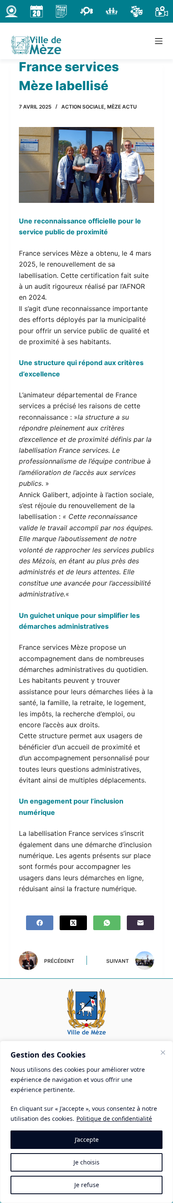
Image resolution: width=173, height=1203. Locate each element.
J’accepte (87, 1139)
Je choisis (86, 1162)
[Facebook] (39, 922)
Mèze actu (122, 107)
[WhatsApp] (107, 922)
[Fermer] (163, 1052)
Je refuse (86, 1185)
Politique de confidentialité (114, 1119)
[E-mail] (140, 922)
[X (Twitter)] (73, 922)
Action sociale (82, 107)
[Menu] (159, 41)
